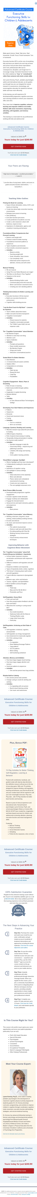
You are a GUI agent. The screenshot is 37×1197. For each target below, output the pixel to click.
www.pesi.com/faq (26, 1194)
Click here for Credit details (18, 155)
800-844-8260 (10, 899)
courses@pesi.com (32, 1192)
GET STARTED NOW (18, 146)
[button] (36, 3)
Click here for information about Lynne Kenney (14, 1134)
